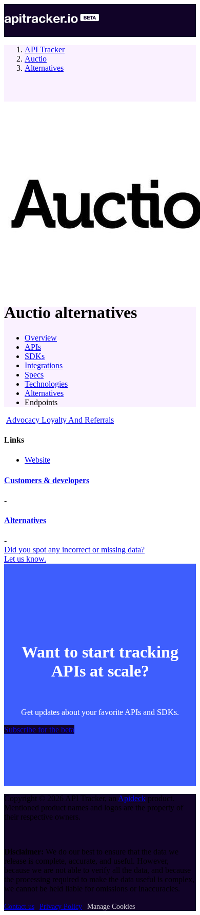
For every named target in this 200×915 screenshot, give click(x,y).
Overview (41, 337)
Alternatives (44, 68)
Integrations (44, 365)
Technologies (46, 384)
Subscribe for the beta (39, 729)
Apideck (132, 798)
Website (37, 459)
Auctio (36, 58)
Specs (34, 374)
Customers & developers (46, 480)
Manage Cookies (111, 906)
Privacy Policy (60, 906)
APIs (33, 347)
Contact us (19, 906)
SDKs (35, 356)
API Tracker (45, 49)
